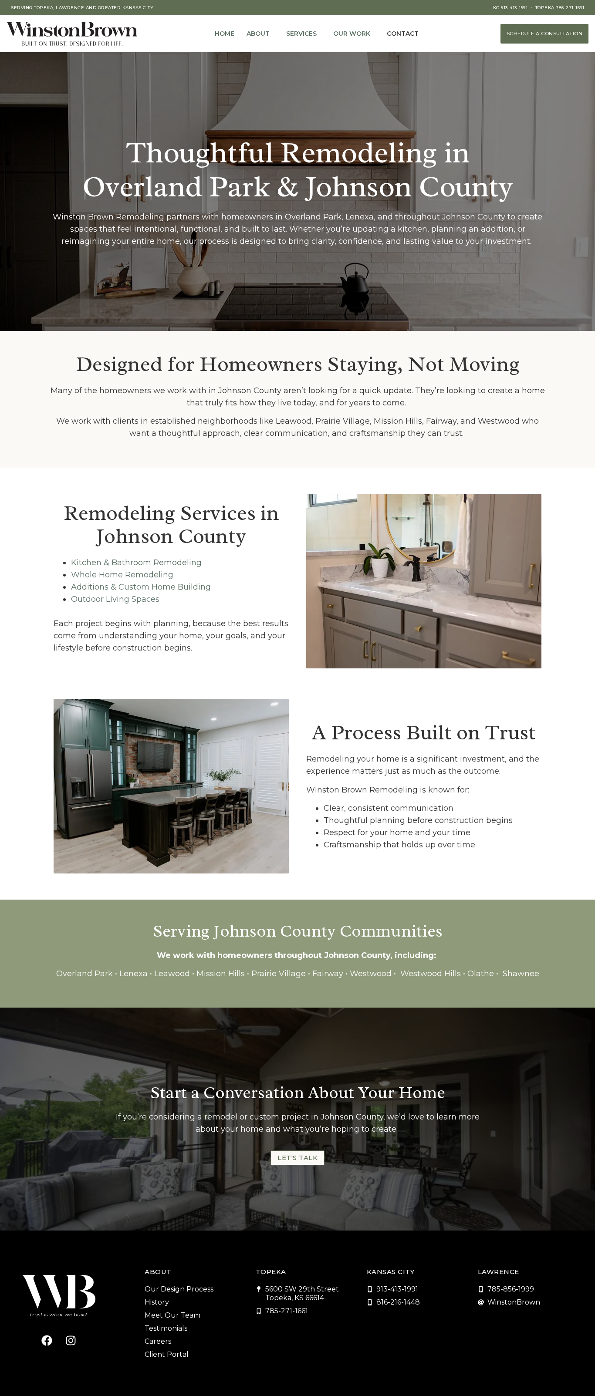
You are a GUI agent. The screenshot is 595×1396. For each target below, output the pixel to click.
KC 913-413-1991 (510, 7)
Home (224, 33)
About (258, 33)
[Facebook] (46, 1340)
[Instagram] (70, 1340)
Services (301, 33)
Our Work (351, 33)
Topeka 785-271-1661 (560, 7)
